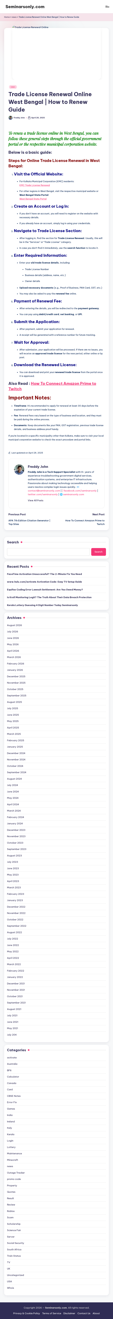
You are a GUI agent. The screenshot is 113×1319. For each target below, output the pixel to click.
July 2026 (12, 631)
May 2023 (13, 874)
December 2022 (16, 906)
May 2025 (13, 721)
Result (10, 1198)
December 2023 (16, 829)
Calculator (13, 1076)
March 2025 (14, 733)
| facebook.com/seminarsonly (79, 490)
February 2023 (15, 893)
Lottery (11, 1147)
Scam (10, 1217)
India (10, 1115)
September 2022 (16, 925)
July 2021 (12, 1015)
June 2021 (12, 1021)
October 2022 (15, 919)
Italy (9, 1127)
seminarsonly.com (73, 494)
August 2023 (14, 855)
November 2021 (16, 989)
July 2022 (12, 938)
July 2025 (12, 708)
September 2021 (16, 1002)
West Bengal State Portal (33, 198)
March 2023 (14, 887)
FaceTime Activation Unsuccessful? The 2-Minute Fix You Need (44, 574)
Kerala (10, 1134)
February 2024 (15, 817)
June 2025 (13, 714)
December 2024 (16, 753)
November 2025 (16, 682)
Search (13, 542)
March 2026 (14, 657)
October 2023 (15, 842)
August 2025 (14, 702)
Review (11, 1204)
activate (12, 1057)
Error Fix (12, 1102)
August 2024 (14, 778)
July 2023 (12, 861)
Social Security (15, 1243)
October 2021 (15, 996)
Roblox (11, 1211)
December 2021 (16, 983)
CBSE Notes (14, 1095)
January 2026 (15, 669)
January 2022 (15, 977)
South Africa (14, 1249)
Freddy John (38, 467)
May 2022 (13, 951)
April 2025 (13, 727)
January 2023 (15, 900)
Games (11, 1108)
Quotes (11, 1191)
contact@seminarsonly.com (44, 490)
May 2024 (13, 797)
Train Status (14, 1255)
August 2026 (14, 625)
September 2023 (16, 849)
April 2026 (13, 650)
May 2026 (13, 644)
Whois (10, 1287)
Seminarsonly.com (25, 6)
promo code (14, 1179)
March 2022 (14, 964)
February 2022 (15, 970)
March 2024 (14, 810)
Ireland (11, 1121)
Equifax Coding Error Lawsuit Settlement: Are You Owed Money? (45, 589)
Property (12, 1185)
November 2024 (16, 759)
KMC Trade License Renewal (34, 185)
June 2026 (13, 638)
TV (8, 1262)
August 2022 (14, 932)
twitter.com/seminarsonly (43, 494)
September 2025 (16, 695)
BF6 (9, 1070)
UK (8, 1268)
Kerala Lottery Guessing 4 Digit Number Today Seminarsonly (42, 605)
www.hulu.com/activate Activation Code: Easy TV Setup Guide (44, 581)
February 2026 (15, 663)
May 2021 (12, 1028)
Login (10, 1140)
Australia (12, 1063)
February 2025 (15, 740)
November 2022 (16, 913)
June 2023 (13, 868)
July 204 (12, 1034)
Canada (11, 1083)
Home (7, 17)
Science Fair (14, 1230)
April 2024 (13, 804)
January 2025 (15, 746)
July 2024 (12, 785)
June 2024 (13, 791)
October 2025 (15, 689)
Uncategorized (15, 1275)
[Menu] (107, 7)
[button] (35, 500)
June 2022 (13, 945)
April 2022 (13, 957)
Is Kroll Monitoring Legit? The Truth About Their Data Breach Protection (49, 597)
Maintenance (14, 1153)
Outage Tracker (16, 1172)
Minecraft (12, 1159)
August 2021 (14, 1009)
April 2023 (13, 881)
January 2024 (15, 823)
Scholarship (14, 1223)
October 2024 (15, 766)
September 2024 (16, 772)
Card (10, 1089)
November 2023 (16, 836)
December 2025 (16, 676)
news (14, 17)
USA (9, 1281)
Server (11, 1236)
